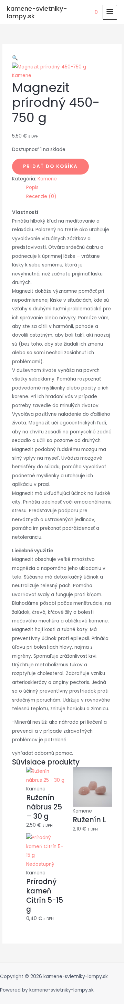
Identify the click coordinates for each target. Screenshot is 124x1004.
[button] (15, 58)
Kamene (21, 75)
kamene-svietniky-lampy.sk (37, 12)
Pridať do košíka (50, 166)
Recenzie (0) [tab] (41, 196)
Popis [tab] (32, 187)
